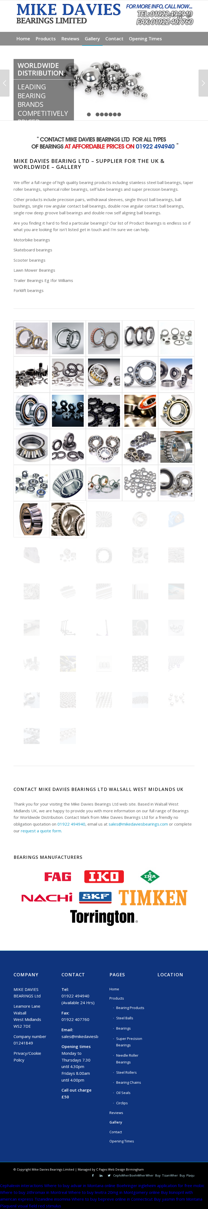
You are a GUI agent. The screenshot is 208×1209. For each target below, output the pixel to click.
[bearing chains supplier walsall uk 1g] (68, 736)
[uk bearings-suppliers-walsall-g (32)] (32, 338)
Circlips (122, 1102)
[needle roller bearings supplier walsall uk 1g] (176, 628)
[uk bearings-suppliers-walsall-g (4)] (140, 519)
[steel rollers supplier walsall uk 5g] (176, 555)
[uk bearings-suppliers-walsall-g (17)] (32, 447)
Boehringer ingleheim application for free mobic (133, 1176)
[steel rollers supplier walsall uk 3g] (68, 591)
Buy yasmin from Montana (182, 1176)
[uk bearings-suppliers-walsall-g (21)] (68, 411)
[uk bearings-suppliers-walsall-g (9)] (140, 483)
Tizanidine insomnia (166, 1176)
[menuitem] (23, 38)
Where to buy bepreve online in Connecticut (174, 1176)
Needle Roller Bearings (127, 1059)
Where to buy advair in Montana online (125, 1176)
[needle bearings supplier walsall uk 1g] (32, 664)
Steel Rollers (126, 1072)
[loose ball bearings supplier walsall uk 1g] (176, 700)
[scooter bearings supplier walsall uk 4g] (176, 591)
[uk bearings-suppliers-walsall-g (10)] (104, 483)
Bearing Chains (128, 1082)
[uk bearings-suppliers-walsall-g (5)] (104, 519)
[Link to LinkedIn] (180, 16)
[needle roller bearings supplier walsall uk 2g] (140, 628)
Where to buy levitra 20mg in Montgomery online (150, 1176)
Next (203, 83)
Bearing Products (130, 1007)
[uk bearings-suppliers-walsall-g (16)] (68, 447)
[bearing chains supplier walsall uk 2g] (32, 736)
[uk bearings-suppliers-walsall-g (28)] (176, 338)
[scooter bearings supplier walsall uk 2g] (68, 628)
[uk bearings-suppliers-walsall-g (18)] (176, 411)
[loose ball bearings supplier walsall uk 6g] (104, 664)
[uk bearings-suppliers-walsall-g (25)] (104, 374)
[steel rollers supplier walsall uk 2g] (104, 591)
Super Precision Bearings (129, 1042)
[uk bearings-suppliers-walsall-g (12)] (32, 483)
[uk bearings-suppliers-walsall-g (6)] (68, 519)
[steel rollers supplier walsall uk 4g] (32, 591)
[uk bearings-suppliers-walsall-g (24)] (140, 374)
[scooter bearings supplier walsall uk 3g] (32, 628)
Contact (115, 1131)
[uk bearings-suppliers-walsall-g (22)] (32, 411)
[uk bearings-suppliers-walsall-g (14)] (140, 447)
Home (114, 989)
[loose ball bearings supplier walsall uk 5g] (32, 700)
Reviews (116, 1112)
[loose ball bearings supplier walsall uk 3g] (104, 700)
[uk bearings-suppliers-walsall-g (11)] (68, 483)
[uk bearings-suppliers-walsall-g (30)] (104, 338)
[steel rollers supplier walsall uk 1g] (140, 591)
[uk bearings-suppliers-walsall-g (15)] (104, 447)
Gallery (115, 1122)
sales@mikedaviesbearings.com (138, 824)
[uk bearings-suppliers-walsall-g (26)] (68, 374)
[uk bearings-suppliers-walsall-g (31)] (68, 338)
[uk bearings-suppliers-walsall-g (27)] (32, 374)
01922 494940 (71, 824)
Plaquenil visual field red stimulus (190, 1176)
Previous (4, 83)
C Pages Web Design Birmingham (120, 1169)
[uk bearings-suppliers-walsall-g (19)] (140, 411)
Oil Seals (123, 1092)
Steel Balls (124, 1018)
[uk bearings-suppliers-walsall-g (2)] (32, 555)
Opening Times (121, 1141)
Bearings (123, 1028)
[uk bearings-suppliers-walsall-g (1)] (68, 555)
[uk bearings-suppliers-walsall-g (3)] (176, 519)
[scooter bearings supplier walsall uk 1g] (104, 628)
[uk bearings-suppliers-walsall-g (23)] (176, 374)
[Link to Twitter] (189, 16)
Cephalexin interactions (117, 1176)
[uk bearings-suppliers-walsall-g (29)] (140, 338)
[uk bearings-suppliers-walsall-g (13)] (176, 447)
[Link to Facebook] (170, 16)
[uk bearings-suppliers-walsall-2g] (104, 555)
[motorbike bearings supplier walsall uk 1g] (68, 664)
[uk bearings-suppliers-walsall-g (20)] (104, 411)
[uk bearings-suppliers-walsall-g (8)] (176, 483)
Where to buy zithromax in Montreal (142, 1176)
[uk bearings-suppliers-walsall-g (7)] (32, 519)
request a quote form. (41, 830)
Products (116, 998)
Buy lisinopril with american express (158, 1176)
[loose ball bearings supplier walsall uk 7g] (176, 664)
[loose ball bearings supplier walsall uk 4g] (68, 700)
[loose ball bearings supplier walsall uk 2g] (140, 700)
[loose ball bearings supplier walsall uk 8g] (140, 664)
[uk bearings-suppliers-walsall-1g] (140, 555)
